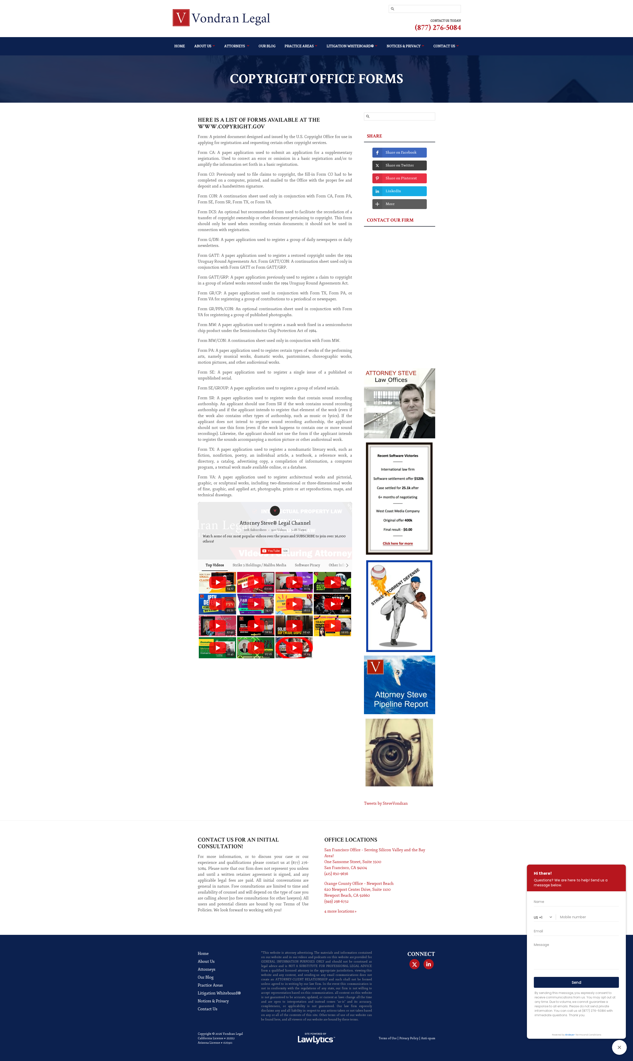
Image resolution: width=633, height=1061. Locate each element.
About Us (202, 46)
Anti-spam (428, 1038)
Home (179, 46)
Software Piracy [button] (307, 565)
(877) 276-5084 (438, 28)
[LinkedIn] (428, 964)
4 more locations (339, 911)
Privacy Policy (408, 1038)
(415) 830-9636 (336, 873)
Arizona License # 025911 (215, 1043)
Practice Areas (299, 46)
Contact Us (444, 46)
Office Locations (350, 840)
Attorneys (235, 46)
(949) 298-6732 (336, 901)
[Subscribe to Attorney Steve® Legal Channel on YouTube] (275, 551)
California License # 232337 (216, 1038)
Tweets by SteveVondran (386, 803)
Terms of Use (388, 1038)
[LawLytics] (316, 1038)
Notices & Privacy (404, 46)
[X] (414, 964)
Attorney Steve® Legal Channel (275, 523)
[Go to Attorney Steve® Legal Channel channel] (275, 511)
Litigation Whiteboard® (350, 46)
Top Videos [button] (215, 565)
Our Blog (267, 46)
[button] (203, 615)
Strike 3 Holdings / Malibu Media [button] (259, 565)
